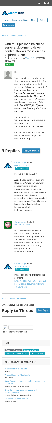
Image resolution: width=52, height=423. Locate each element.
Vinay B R (29, 58)
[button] (39, 3)
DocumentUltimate (13, 350)
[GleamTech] (13, 12)
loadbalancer (22, 353)
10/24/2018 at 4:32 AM (22, 266)
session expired (37, 353)
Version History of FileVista (16, 369)
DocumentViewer (31, 350)
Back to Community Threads (14, 35)
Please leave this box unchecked (19, 305)
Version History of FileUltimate (17, 375)
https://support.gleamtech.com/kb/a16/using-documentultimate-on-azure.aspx (30, 284)
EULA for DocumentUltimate (16, 399)
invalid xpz (10, 353)
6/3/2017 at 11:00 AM (22, 165)
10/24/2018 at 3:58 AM (22, 225)
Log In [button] (47, 3)
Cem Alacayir (20, 162)
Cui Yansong (20, 222)
